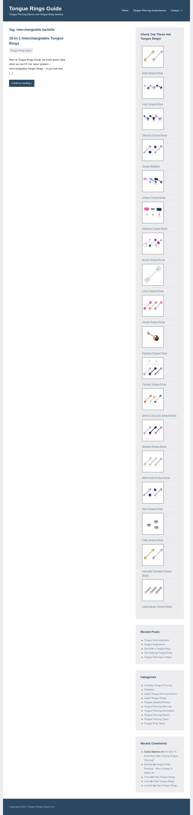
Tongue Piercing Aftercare (158, 706)
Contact (175, 10)
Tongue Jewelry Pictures (157, 702)
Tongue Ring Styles (21, 50)
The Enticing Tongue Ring (158, 653)
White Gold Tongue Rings (156, 477)
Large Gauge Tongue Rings (157, 606)
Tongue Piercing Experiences (149, 10)
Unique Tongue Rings (154, 197)
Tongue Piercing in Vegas (158, 657)
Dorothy (148, 764)
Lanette (148, 785)
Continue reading (20, 83)
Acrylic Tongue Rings (153, 260)
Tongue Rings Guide (35, 8)
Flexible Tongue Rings (154, 384)
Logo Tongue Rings (152, 104)
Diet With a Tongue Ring (157, 648)
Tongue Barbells (151, 166)
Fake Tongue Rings (152, 540)
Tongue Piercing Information (159, 710)
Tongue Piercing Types (156, 719)
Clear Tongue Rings (153, 291)
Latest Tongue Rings (155, 698)
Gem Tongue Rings (152, 509)
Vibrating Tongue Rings (154, 228)
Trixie (147, 777)
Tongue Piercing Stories (157, 715)
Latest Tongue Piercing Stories (160, 694)
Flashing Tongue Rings (154, 353)
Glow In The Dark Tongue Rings (159, 415)
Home (125, 10)
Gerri (146, 781)
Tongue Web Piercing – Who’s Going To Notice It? (158, 768)
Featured (149, 689)
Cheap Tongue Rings (153, 322)
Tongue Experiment (154, 644)
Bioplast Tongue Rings (154, 446)
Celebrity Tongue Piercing (158, 685)
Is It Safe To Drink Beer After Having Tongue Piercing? (161, 755)
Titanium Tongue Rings (154, 135)
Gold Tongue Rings (152, 73)
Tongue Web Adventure (156, 640)
